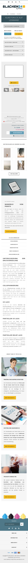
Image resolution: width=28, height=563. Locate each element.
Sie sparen (18, 129)
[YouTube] (16, 528)
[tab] (14, 237)
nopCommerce (16, 557)
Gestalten (14, 82)
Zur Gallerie (14, 173)
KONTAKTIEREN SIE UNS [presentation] (14, 254)
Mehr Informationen (9, 397)
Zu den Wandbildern (10, 231)
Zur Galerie (18, 34)
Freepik (12, 559)
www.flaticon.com (20, 559)
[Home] (7, 14)
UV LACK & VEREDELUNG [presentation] (14, 237)
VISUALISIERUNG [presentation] (14, 241)
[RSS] (19, 528)
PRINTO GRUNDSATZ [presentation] (14, 251)
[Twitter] (9, 528)
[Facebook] (12, 528)
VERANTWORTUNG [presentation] (14, 247)
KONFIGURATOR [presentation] (14, 244)
